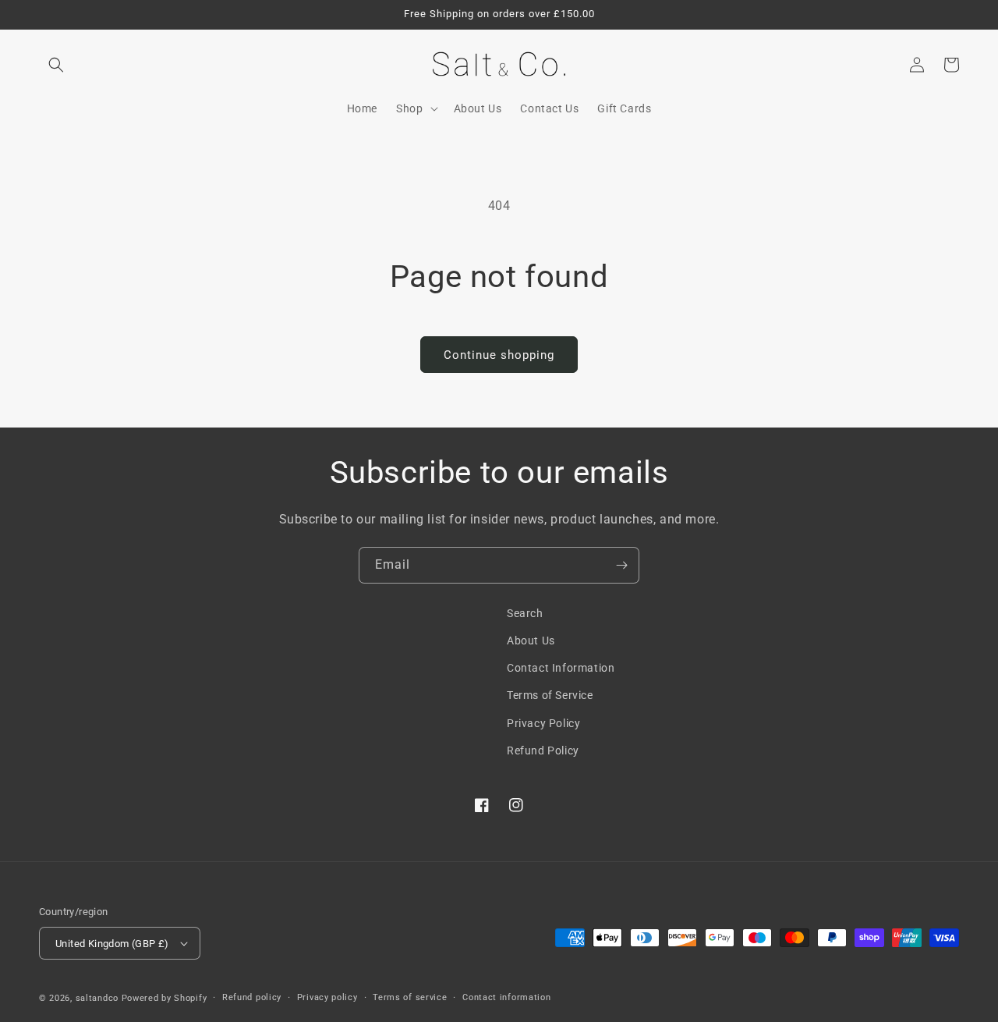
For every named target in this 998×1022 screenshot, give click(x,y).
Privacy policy (327, 997)
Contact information (506, 997)
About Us (531, 640)
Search (525, 613)
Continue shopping (499, 355)
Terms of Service (550, 695)
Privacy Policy (543, 723)
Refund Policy (543, 750)
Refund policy (251, 997)
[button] (56, 65)
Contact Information (560, 668)
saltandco (97, 998)
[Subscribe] (621, 565)
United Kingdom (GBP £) (112, 943)
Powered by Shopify (164, 998)
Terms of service (410, 997)
